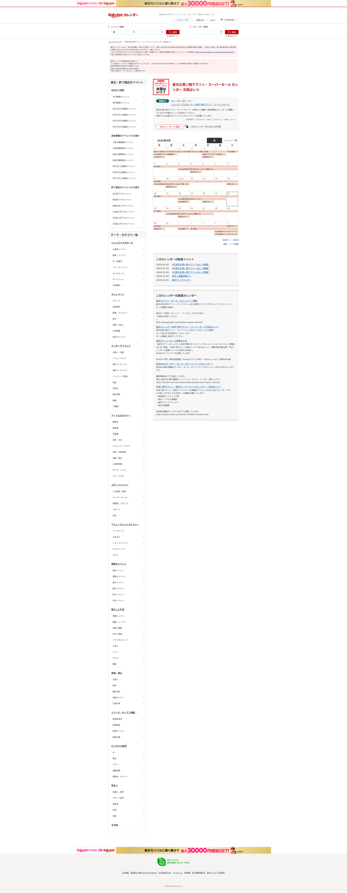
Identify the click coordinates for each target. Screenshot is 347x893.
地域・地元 (116, 672)
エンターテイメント (121, 345)
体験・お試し (118, 324)
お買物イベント (119, 249)
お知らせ (200, 19)
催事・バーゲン (119, 255)
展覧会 (115, 421)
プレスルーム (177, 872)
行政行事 (116, 703)
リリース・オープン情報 (123, 712)
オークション (118, 279)
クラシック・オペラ (121, 445)
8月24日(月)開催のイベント (124, 108)
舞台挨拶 (116, 394)
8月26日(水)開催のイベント (124, 120)
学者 (114, 816)
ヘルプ (212, 19)
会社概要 (125, 872)
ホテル (115, 555)
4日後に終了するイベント (124, 217)
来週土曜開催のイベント (123, 154)
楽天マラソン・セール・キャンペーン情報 (176, 300)
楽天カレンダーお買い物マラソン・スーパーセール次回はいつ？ (187, 326)
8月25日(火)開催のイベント (124, 114)
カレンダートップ (114, 42)
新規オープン (118, 730)
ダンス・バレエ (119, 469)
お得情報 (116, 330)
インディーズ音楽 (120, 376)
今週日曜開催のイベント (123, 148)
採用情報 (187, 872)
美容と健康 (117, 628)
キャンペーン (117, 294)
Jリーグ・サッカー (121, 497)
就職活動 (116, 770)
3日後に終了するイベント (124, 211)
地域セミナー (118, 697)
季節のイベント (118, 563)
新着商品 (116, 725)
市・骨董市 (117, 261)
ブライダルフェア (120, 639)
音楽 (114, 382)
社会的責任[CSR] (165, 872)
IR (113, 752)
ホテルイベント (119, 548)
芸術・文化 (117, 439)
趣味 (114, 664)
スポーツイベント (120, 484)
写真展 (115, 433)
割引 (114, 318)
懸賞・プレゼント (120, 312)
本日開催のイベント (121, 96)
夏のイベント (118, 588)
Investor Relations (150, 872)
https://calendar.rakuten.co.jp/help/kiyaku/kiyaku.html (214, 52)
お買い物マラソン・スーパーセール (212, 104)
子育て (115, 646)
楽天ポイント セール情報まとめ (171, 340)
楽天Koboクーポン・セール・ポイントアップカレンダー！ (185, 363)
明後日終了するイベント (123, 205)
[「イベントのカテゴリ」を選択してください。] (151, 32)
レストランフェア (120, 542)
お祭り (115, 679)
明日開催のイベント (121, 102)
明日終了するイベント (122, 199)
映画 (114, 400)
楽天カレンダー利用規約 (216, 872)
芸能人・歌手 (118, 791)
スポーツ (116, 509)
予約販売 (116, 285)
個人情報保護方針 (198, 872)
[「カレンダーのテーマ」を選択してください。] (208, 32)
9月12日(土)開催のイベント (124, 178)
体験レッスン (118, 615)
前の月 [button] (226, 239)
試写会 (115, 388)
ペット (115, 652)
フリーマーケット (120, 267)
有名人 (114, 785)
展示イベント (118, 570)
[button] (154, 140)
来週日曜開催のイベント (123, 160)
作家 (114, 809)
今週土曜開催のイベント (123, 142)
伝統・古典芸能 (119, 451)
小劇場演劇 (117, 463)
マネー (115, 764)
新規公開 (116, 737)
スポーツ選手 (118, 797)
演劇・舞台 (117, 458)
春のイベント (118, 582)
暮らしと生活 (117, 609)
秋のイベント (118, 594)
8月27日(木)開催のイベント (124, 126)
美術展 (115, 427)
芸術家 (115, 804)
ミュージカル (118, 476)
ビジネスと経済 (118, 746)
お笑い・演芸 (118, 352)
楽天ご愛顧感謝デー (182, 276)
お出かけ (116, 537)
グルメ (115, 657)
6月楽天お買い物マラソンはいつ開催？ (191, 264)
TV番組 (116, 406)
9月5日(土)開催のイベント (124, 166)
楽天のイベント (119, 336)
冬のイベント (118, 600)
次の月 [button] (236, 239)
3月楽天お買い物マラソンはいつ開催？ (191, 268)
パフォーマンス (119, 358)
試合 (114, 515)
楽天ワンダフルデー (182, 280)
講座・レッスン (119, 621)
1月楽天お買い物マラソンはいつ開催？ (191, 272)
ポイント (116, 300)
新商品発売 (117, 718)
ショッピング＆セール (122, 242)
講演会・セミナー (120, 776)
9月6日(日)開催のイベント (124, 172)
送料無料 (116, 306)
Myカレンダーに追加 (170, 126)
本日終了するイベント (122, 193)
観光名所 (116, 691)
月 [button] (214, 140)
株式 (114, 758)
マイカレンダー (183, 19)
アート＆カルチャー (121, 415)
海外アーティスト (120, 370)
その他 (114, 824)
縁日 (114, 685)
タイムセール (118, 273)
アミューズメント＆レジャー (125, 524)
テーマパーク (118, 530)
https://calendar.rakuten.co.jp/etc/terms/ (124, 68)
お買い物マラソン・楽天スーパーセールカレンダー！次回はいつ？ (188, 386)
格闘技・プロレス (120, 503)
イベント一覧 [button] (230, 140)
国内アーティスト (120, 364)
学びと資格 (117, 633)
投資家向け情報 (136, 872)
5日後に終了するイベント (124, 223)
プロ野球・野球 (119, 491)
